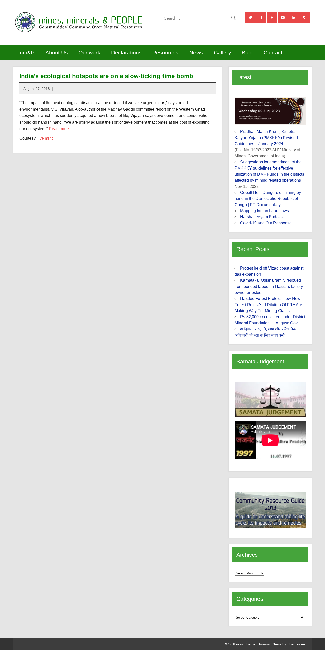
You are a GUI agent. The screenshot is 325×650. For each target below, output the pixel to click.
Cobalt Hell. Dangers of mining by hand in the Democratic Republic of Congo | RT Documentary (268, 198)
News (196, 52)
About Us (56, 52)
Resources (165, 52)
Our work (89, 52)
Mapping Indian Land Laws (264, 211)
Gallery (222, 52)
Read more (59, 129)
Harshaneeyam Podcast (262, 217)
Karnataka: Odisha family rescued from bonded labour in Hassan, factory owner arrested (269, 286)
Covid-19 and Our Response (266, 223)
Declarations (126, 52)
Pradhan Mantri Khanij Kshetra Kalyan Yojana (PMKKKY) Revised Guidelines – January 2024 (266, 137)
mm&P (26, 52)
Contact (273, 52)
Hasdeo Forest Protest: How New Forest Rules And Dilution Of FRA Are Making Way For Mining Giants (268, 304)
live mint (45, 138)
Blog (247, 52)
